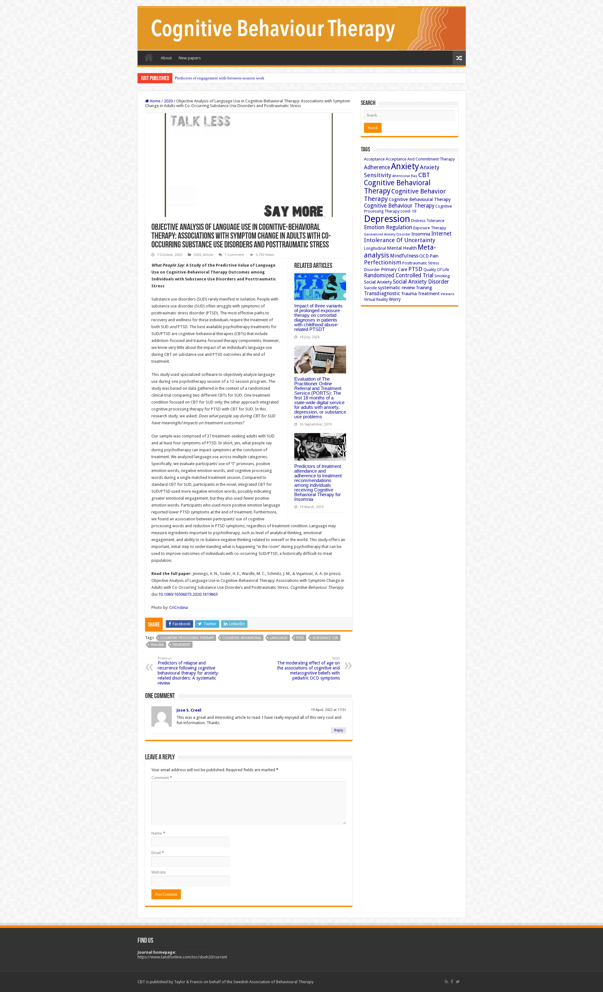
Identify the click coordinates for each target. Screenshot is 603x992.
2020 (168, 101)
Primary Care (394, 269)
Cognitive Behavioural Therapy (420, 199)
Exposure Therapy (429, 227)
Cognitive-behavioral (241, 638)
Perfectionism (382, 262)
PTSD (300, 638)
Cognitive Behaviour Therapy (399, 206)
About (166, 58)
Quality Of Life (436, 269)
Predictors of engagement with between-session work (219, 78)
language (279, 638)
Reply (338, 730)
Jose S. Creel (189, 710)
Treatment (181, 645)
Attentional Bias (404, 176)
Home (149, 57)
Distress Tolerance (427, 220)
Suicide (370, 287)
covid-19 (408, 211)
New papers (190, 58)
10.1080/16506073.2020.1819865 (188, 594)
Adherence (377, 167)
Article (208, 255)
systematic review (396, 287)
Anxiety (405, 166)
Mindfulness (404, 256)
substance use (325, 638)
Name (158, 833)
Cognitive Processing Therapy (187, 638)
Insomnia (420, 234)
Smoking (442, 276)
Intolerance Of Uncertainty (399, 240)
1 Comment (234, 255)
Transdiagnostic (382, 293)
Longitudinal (375, 248)
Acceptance (374, 159)
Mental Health (402, 248)
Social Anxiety (378, 282)
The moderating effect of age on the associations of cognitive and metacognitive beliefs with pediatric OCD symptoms (308, 668)
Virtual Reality (376, 299)
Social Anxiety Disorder (421, 282)
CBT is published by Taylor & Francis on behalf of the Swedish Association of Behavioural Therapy (225, 981)
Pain (434, 256)
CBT (424, 175)
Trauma (157, 645)
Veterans (447, 294)
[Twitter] (457, 981)
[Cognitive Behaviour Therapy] (302, 29)
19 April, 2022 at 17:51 (328, 710)
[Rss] (446, 981)
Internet (441, 233)
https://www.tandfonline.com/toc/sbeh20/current (182, 957)
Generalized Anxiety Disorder (387, 234)
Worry (395, 299)
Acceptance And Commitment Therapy (420, 159)
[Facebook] (452, 981)
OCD (424, 256)
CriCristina (178, 607)
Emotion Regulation (388, 227)
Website (158, 872)
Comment (161, 777)
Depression (387, 219)
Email (157, 852)
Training (424, 287)
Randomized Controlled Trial (398, 275)
